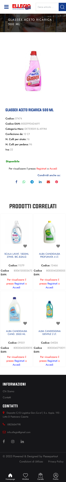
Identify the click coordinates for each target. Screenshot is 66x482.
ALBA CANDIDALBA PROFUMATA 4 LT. (49, 255)
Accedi (53, 168)
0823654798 (14, 424)
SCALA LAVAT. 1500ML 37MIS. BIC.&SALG (16, 255)
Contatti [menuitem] (7, 397)
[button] (62, 7)
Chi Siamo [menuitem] (8, 391)
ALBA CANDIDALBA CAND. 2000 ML (16, 333)
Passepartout (50, 456)
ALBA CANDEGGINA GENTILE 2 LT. (49, 333)
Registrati (41, 168)
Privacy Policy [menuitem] (55, 461)
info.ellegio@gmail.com (18, 432)
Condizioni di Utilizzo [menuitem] (31, 461)
